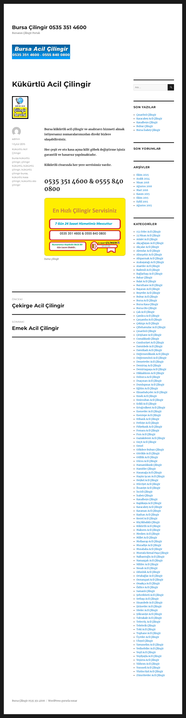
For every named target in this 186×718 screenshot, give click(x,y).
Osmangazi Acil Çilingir (149, 579)
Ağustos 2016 (144, 186)
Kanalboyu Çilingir (147, 122)
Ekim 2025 (142, 174)
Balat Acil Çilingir (146, 281)
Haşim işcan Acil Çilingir (150, 476)
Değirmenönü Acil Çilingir (151, 357)
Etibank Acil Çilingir (147, 419)
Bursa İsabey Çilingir (148, 130)
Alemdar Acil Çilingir (148, 250)
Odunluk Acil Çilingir (148, 572)
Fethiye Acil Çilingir (147, 422)
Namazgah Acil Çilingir (149, 560)
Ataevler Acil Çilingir (148, 266)
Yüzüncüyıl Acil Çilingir (149, 671)
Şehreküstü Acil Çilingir (150, 595)
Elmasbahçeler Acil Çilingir (151, 392)
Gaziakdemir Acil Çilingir (150, 438)
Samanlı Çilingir (145, 591)
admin (16, 138)
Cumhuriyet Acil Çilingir (150, 342)
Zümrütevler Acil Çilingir (150, 675)
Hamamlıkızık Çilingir (149, 465)
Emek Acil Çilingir (146, 396)
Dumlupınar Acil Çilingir (150, 384)
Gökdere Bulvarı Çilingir (150, 449)
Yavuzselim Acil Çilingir (149, 644)
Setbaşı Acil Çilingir (147, 598)
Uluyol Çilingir (144, 640)
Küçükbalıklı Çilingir (148, 522)
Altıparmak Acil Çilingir (149, 258)
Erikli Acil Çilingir (146, 403)
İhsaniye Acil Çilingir (148, 487)
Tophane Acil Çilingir (148, 633)
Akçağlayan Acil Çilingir (150, 243)
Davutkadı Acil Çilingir (149, 350)
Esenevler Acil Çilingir (149, 411)
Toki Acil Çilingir (146, 629)
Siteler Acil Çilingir (147, 610)
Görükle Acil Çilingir (148, 453)
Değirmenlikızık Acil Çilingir (152, 354)
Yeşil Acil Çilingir (146, 652)
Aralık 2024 (143, 178)
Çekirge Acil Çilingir (147, 323)
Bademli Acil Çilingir (148, 270)
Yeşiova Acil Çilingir (147, 660)
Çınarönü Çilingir (146, 114)
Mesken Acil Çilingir (148, 533)
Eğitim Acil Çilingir (147, 388)
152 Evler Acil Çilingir (148, 231)
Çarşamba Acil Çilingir (149, 319)
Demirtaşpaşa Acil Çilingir (151, 369)
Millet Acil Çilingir (146, 537)
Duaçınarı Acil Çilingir (149, 380)
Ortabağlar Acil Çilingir (149, 575)
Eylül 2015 (142, 201)
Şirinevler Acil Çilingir (149, 606)
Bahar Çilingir (144, 277)
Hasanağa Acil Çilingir (149, 472)
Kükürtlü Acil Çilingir (148, 526)
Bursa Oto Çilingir (146, 308)
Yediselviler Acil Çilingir (150, 648)
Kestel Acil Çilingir (146, 518)
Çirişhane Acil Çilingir (148, 335)
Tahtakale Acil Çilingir (149, 617)
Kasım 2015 (143, 194)
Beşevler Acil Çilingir (148, 292)
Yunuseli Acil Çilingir (148, 667)
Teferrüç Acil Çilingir (148, 621)
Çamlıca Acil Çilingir (147, 315)
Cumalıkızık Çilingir (147, 338)
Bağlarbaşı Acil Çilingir (149, 273)
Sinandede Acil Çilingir (149, 602)
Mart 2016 (142, 190)
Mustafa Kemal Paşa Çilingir (152, 552)
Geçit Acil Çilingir (146, 442)
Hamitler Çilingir (146, 468)
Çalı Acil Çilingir (145, 312)
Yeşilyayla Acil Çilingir (149, 656)
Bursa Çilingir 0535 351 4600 (49, 27)
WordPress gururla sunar (62, 700)
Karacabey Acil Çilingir (149, 118)
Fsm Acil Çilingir (145, 434)
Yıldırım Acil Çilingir (148, 663)
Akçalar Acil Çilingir (147, 247)
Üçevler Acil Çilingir (147, 637)
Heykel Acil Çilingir (147, 480)
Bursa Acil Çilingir (146, 300)
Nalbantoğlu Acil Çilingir (150, 556)
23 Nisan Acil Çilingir (148, 235)
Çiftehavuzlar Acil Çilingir (151, 327)
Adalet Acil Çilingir (147, 239)
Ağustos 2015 (144, 205)
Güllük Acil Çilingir (147, 457)
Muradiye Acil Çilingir (148, 545)
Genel (139, 445)
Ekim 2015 (142, 197)
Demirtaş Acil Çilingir (148, 365)
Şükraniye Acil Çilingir (149, 614)
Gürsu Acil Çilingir (146, 461)
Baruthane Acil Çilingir (149, 285)
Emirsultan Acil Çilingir (149, 400)
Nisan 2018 (142, 182)
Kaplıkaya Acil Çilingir (148, 503)
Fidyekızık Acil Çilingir (149, 426)
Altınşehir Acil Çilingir (149, 254)
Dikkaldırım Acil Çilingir (150, 373)
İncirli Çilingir (144, 491)
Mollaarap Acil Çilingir (149, 541)
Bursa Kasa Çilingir (147, 304)
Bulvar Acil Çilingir (147, 296)
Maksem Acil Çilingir (148, 530)
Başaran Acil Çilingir (148, 289)
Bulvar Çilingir (144, 126)
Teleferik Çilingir (146, 625)
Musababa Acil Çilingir (149, 549)
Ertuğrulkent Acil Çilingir (150, 407)
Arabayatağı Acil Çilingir (150, 262)
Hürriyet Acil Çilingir (148, 484)
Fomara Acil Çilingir (147, 430)
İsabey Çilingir (144, 495)
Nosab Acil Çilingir (147, 568)
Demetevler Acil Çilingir (150, 361)
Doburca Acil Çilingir (148, 377)
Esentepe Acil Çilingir (148, 415)
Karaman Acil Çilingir (148, 510)
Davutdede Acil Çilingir (149, 346)
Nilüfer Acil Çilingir (147, 564)
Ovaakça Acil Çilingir (148, 583)
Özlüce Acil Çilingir (147, 587)
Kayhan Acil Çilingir (147, 514)
